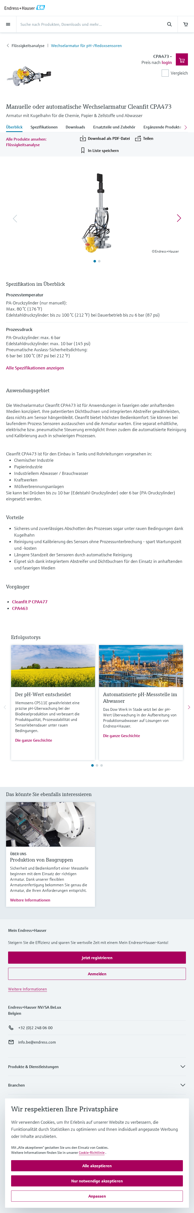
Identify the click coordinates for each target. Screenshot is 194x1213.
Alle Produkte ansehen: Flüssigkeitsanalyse (26, 142)
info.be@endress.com (37, 1042)
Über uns (18, 854)
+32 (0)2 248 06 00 (35, 1027)
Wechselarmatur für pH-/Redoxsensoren (86, 45)
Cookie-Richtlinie (92, 1152)
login (167, 62)
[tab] (16, 127)
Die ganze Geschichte (33, 740)
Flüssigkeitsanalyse (28, 45)
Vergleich (179, 73)
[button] (97, 958)
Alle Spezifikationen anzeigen (35, 368)
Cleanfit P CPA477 (29, 602)
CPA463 (20, 608)
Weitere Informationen (30, 899)
